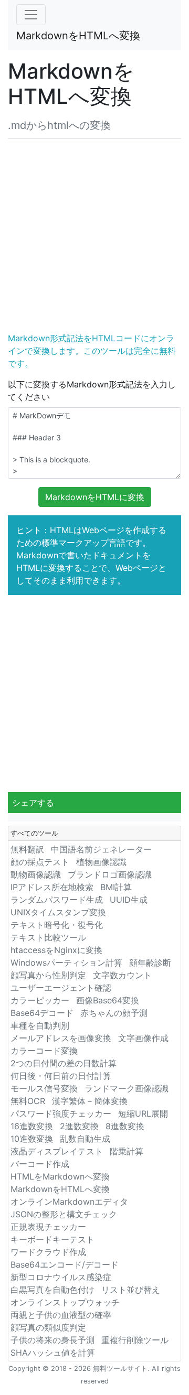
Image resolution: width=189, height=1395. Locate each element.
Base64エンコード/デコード (64, 1264)
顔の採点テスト (39, 862)
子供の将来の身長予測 (52, 1340)
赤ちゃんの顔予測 (114, 1013)
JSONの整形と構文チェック (63, 1214)
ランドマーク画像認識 (127, 1088)
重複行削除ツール (135, 1340)
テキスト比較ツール (48, 937)
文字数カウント (122, 975)
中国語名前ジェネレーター (101, 849)
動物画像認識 (35, 874)
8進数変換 (125, 1126)
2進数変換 (79, 1126)
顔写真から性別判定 (48, 975)
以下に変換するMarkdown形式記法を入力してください (92, 390)
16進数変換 (31, 1126)
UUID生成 (129, 899)
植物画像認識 (101, 862)
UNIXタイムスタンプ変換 (58, 912)
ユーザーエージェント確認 (60, 987)
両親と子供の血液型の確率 (60, 1315)
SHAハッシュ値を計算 (52, 1352)
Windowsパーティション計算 (66, 962)
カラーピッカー (39, 1000)
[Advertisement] (94, 233)
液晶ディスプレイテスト (56, 1151)
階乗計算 (126, 1151)
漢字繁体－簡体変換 (90, 1101)
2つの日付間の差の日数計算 (63, 1063)
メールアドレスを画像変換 (60, 1038)
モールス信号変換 (44, 1088)
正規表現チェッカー (48, 1226)
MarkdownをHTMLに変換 (94, 497)
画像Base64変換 (107, 1000)
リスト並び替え (130, 1289)
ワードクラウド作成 (48, 1252)
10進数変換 (31, 1138)
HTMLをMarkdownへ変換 (60, 1176)
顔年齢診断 (150, 962)
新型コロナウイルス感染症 (60, 1277)
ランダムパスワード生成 (56, 899)
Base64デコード (42, 1013)
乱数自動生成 (85, 1138)
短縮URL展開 (143, 1113)
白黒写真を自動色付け (52, 1289)
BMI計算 (116, 887)
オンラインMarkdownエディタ (69, 1201)
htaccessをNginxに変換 (56, 950)
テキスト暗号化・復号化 (56, 925)
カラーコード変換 (44, 1050)
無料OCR (27, 1101)
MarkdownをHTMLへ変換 (78, 35)
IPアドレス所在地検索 (51, 887)
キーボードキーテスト (52, 1239)
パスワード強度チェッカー (60, 1113)
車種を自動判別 (39, 1025)
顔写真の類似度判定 (48, 1327)
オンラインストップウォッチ (65, 1302)
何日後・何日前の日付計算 (60, 1075)
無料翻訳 (27, 849)
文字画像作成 (143, 1038)
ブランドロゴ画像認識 (110, 874)
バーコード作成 (39, 1164)
